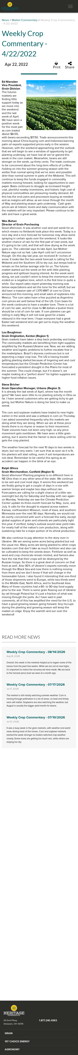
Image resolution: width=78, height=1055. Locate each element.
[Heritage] (9, 6)
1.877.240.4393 (48, 1020)
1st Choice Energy (17, 1041)
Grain (9, 1033)
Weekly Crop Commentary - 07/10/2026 (36, 717)
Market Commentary (25, 20)
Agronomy (12, 1049)
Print (56, 67)
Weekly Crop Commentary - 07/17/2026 (36, 685)
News (5, 20)
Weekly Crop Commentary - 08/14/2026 (36, 652)
